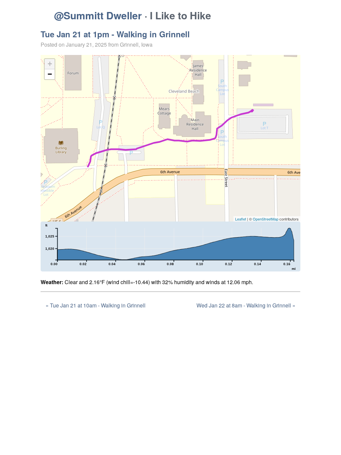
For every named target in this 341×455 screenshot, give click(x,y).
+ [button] (50, 64)
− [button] (50, 74)
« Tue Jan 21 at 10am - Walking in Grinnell (96, 305)
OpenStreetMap (265, 219)
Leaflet (240, 219)
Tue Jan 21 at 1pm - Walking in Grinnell (115, 34)
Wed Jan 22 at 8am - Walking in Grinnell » (245, 305)
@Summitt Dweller (98, 15)
